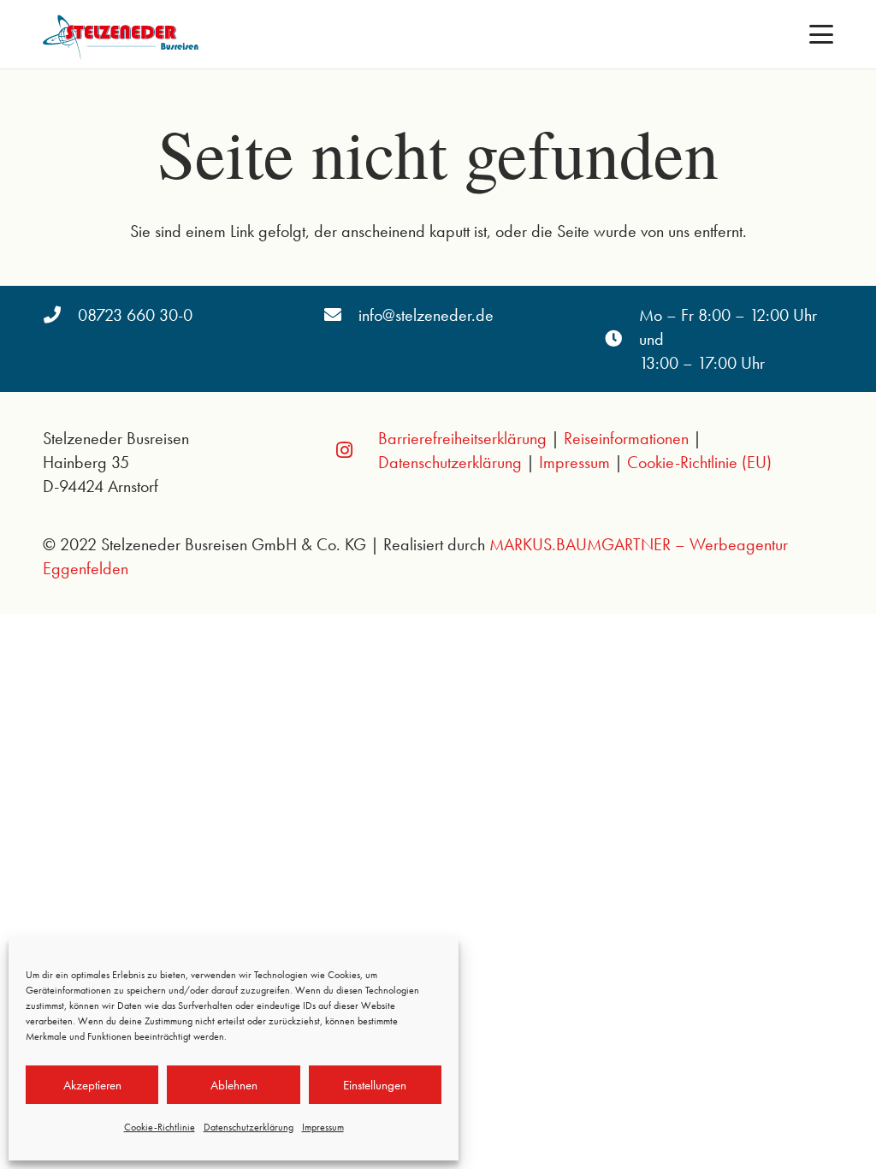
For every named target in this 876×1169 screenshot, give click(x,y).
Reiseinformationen (626, 438)
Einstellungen (374, 1085)
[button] (821, 34)
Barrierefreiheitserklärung (462, 438)
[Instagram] (344, 450)
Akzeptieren (92, 1085)
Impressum (323, 1127)
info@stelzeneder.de (426, 315)
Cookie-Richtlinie (159, 1127)
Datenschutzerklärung (248, 1127)
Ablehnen (233, 1085)
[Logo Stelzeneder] (123, 34)
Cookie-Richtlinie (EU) (699, 462)
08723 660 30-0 (135, 315)
